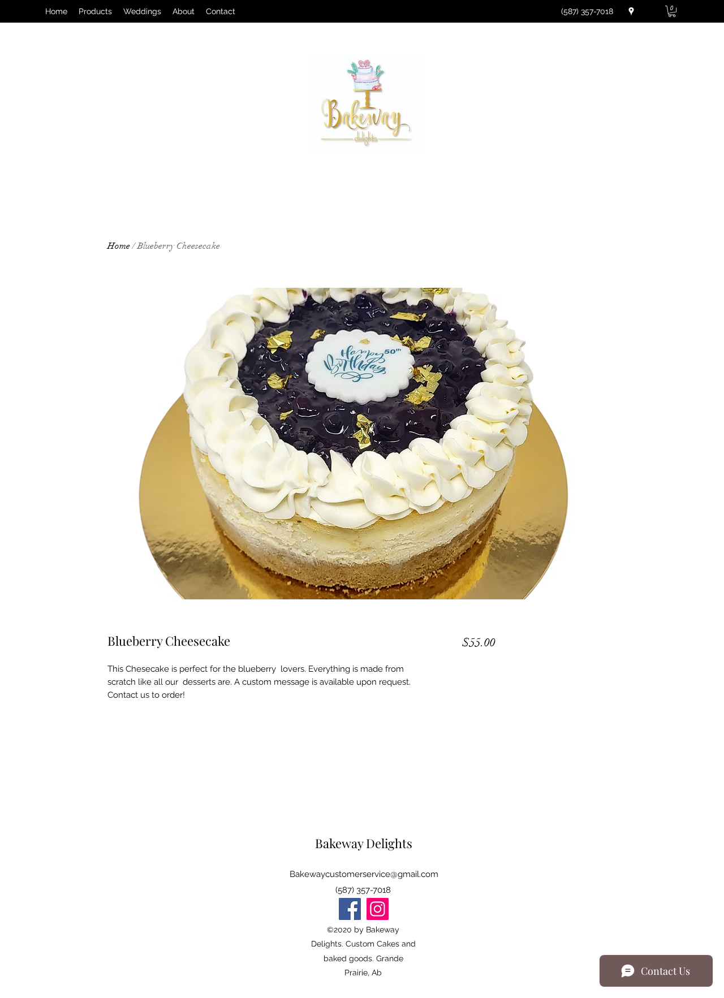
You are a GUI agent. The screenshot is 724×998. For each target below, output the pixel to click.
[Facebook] (350, 909)
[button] (672, 11)
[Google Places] (631, 11)
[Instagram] (378, 909)
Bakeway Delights (363, 843)
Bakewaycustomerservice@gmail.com (364, 874)
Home (118, 246)
